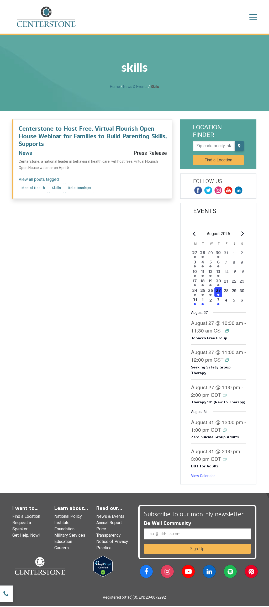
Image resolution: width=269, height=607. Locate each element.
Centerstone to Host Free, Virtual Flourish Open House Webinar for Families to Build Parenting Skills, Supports (93, 136)
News (25, 153)
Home (115, 87)
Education (63, 541)
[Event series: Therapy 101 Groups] (224, 395)
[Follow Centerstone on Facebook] (198, 190)
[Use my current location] (239, 146)
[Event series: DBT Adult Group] (224, 459)
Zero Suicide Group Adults (215, 437)
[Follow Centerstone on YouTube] (228, 190)
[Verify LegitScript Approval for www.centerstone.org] (103, 565)
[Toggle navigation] (253, 16)
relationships (79, 188)
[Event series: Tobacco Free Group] (227, 331)
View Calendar (203, 476)
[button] (146, 572)
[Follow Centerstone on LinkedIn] (238, 190)
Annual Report (109, 522)
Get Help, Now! (26, 535)
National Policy (68, 516)
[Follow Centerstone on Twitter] (208, 190)
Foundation (64, 528)
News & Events (135, 87)
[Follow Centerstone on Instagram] (218, 190)
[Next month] (242, 234)
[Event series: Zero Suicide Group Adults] (224, 430)
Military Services (69, 535)
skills (56, 188)
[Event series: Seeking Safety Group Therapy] (227, 360)
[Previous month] (194, 234)
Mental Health (33, 188)
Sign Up (197, 548)
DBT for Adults (204, 466)
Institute (62, 522)
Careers (61, 547)
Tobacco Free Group (209, 338)
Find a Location (218, 159)
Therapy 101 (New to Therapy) (218, 402)
